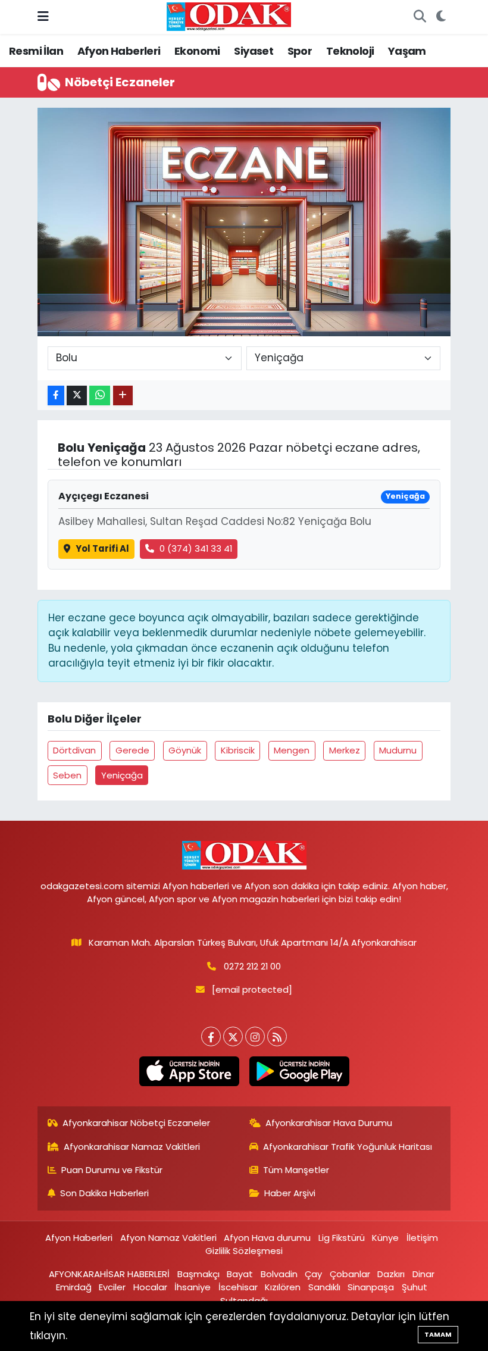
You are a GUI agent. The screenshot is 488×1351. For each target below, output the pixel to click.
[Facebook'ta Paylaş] (56, 395)
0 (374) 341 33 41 (195, 548)
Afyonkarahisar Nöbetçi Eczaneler (136, 1123)
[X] (233, 1036)
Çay (313, 1274)
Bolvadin (279, 1274)
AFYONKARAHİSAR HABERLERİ (109, 1274)
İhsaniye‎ (192, 1287)
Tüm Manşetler (296, 1170)
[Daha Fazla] (123, 395)
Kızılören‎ (283, 1287)
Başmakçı (198, 1274)
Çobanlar (350, 1274)
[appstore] (189, 1071)
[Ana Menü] (43, 17)
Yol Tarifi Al (102, 548)
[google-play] (299, 1071)
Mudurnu (398, 750)
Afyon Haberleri (119, 50)
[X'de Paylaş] (77, 395)
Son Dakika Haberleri (104, 1193)
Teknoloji (350, 50)
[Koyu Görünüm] (441, 17)
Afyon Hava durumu (267, 1237)
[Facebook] (211, 1036)
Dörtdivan (74, 750)
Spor (299, 50)
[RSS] (277, 1036)
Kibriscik (238, 750)
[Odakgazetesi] (229, 16)
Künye (385, 1237)
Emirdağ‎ (74, 1287)
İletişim (422, 1237)
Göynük (184, 750)
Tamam (438, 1334)
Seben (67, 775)
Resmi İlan (36, 50)
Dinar (423, 1274)
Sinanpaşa (371, 1287)
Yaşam (407, 50)
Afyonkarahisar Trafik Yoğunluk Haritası (347, 1146)
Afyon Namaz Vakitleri (168, 1237)
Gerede (132, 750)
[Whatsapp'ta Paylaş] (99, 395)
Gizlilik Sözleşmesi (244, 1250)
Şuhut (414, 1287)
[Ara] (419, 17)
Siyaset (253, 50)
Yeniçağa (122, 775)
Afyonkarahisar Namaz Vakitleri (132, 1146)
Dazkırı (391, 1274)
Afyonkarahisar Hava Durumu (328, 1123)
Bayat (240, 1274)
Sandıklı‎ (324, 1287)
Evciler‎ (112, 1287)
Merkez (344, 750)
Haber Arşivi (289, 1193)
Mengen (291, 750)
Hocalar (150, 1287)
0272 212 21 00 (252, 966)
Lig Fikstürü (341, 1237)
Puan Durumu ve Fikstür (111, 1170)
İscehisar (238, 1287)
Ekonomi (197, 50)
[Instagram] (255, 1036)
